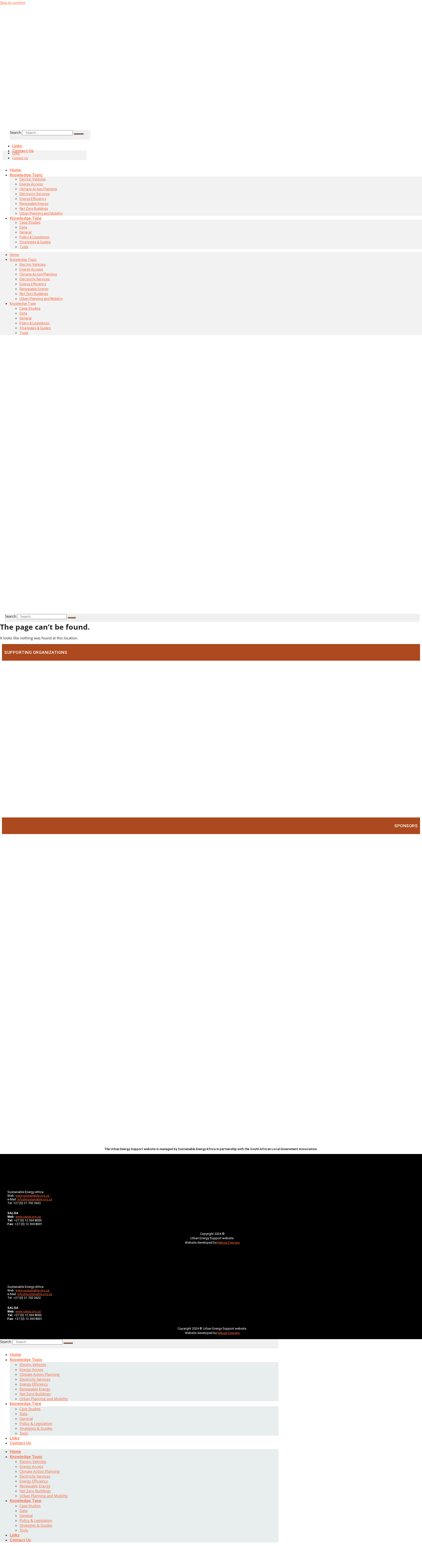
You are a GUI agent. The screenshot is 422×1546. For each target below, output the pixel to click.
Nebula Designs (228, 1242)
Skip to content (12, 2)
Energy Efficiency (34, 1384)
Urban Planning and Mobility (41, 299)
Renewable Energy (35, 1389)
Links (16, 153)
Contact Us (23, 150)
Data (23, 1413)
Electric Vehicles (33, 1364)
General (26, 1418)
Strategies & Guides (35, 242)
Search (15, 132)
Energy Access (31, 1369)
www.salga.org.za (28, 1216)
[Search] (79, 134)
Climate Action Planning (40, 1374)
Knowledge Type (25, 1403)
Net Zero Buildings (35, 1393)
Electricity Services (35, 1379)
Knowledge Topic (26, 1359)
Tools (24, 247)
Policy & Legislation (36, 1423)
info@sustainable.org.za (34, 1199)
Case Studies (30, 222)
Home (15, 1354)
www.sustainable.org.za (32, 1195)
